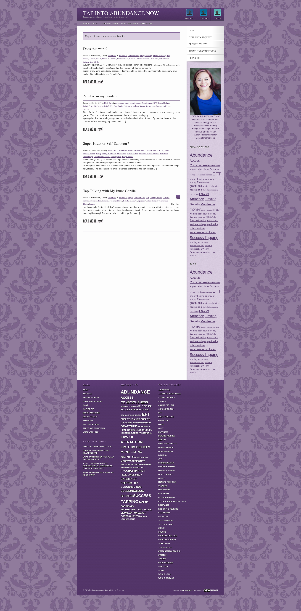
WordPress (187, 590)
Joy (168, 55)
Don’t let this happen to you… (98, 446)
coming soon (194, 175)
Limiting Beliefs (89, 58)
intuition (162, 455)
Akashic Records (166, 397)
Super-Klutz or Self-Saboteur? (106, 143)
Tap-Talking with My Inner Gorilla (109, 190)
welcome (193, 255)
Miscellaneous (165, 474)
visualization (196, 249)
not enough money (207, 213)
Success (86, 109)
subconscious (197, 228)
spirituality (212, 224)
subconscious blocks (203, 232)
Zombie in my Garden (100, 95)
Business (214, 169)
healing (215, 186)
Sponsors (194, 58)
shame (161, 528)
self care (163, 517)
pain (200, 217)
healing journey (197, 189)
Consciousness (133, 55)
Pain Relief (212, 217)
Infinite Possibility (159, 55)
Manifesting (209, 204)
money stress (206, 210)
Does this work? (95, 48)
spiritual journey (167, 540)
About (95, 23)
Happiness (165, 150)
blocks (206, 169)
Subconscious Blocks (91, 62)
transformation (197, 245)
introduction (194, 194)
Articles (87, 394)
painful (205, 217)
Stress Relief (151, 200)
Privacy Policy (198, 44)
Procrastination (122, 58)
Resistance (154, 58)
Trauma (162, 559)
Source (134, 200)
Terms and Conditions (202, 51)
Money (98, 58)
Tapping (211, 237)
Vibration (163, 566)
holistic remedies (212, 190)
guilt (161, 428)
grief (161, 424)
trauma (208, 245)
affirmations (215, 166)
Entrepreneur (203, 182)
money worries (130, 461)
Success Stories (110, 23)
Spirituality (142, 200)
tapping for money (199, 242)
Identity (162, 440)
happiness (206, 186)
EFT (155, 103)
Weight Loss (210, 252)
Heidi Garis (112, 55)
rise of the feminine (168, 509)
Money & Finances (109, 58)
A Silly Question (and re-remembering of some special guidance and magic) (97, 465)
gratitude (195, 186)
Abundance (123, 55)
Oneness (162, 486)
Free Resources (91, 397)
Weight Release (127, 156)
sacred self (164, 513)
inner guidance (165, 447)
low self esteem (166, 467)
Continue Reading (93, 82)
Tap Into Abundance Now (121, 13)
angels (130, 197)
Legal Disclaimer (91, 413)
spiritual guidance (167, 536)
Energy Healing (146, 55)
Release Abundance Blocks (139, 58)
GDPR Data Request (200, 37)
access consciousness (132, 103)
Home (86, 23)
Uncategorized (116, 156)
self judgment (165, 520)
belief (199, 169)
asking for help (166, 405)
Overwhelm (121, 153)
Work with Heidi (129, 23)
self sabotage (164, 58)
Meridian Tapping (117, 106)
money (195, 209)
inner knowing (165, 451)
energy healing (197, 179)
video (161, 570)
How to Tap (146, 23)
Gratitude (163, 420)
